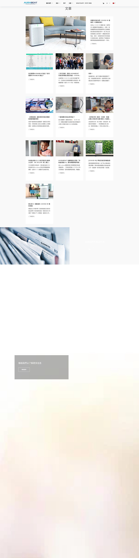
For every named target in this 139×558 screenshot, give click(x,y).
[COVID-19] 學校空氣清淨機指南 (99, 160)
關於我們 (48, 3)
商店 (57, 3)
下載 (89, 249)
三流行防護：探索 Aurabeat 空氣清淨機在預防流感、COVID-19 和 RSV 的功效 (69, 75)
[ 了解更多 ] (93, 43)
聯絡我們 (24, 369)
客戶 (64, 3)
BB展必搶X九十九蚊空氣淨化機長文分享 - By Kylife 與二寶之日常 (39, 162)
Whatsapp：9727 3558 (84, 3)
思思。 (91, 73)
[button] (108, 3)
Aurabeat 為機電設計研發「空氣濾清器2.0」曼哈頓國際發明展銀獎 (69, 162)
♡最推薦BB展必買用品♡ (66, 117)
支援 (70, 3)
